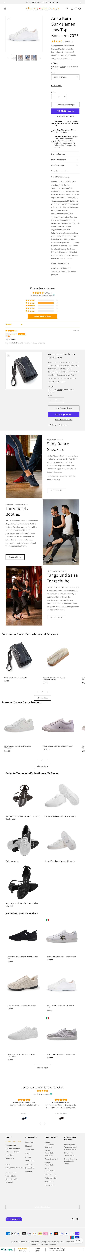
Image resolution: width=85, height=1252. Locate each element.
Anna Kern (29, 1142)
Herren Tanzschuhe (49, 1169)
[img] (11, 331)
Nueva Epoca (30, 1160)
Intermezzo (29, 1150)
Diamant (28, 1146)
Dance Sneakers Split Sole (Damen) (60, 816)
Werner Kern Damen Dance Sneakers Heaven (61, 957)
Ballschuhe (49, 1182)
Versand (62, 66)
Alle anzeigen (42, 698)
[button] (4, 8)
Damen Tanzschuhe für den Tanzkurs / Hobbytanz (23, 817)
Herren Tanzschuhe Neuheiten (49, 1153)
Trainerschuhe (12, 861)
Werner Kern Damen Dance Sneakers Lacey (61, 1054)
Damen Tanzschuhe (49, 1163)
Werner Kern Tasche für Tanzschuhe (15, 678)
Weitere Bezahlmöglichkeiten (65, 116)
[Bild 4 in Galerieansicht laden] (34, 58)
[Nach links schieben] (8, 57)
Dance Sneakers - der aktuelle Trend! (71, 1161)
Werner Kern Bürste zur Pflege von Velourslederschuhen (54, 679)
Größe (53, 73)
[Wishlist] (75, 8)
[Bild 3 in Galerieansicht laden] (27, 58)
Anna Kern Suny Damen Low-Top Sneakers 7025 (60, 1006)
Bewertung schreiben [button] (42, 316)
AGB (62, 1242)
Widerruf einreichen (42, 1207)
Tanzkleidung (50, 1174)
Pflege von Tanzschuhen (69, 1154)
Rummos (28, 1171)
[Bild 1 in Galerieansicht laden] (14, 58)
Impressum (70, 1242)
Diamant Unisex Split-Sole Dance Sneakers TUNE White (22, 1055)
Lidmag (28, 1157)
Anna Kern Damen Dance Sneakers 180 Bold (22, 1005)
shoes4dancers (21, 1242)
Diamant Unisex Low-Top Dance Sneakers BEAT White (17, 747)
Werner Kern (30, 1168)
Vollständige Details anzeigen (58, 425)
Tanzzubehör (50, 1185)
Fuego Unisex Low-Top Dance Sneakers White (57, 746)
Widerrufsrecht (53, 1242)
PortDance (29, 1164)
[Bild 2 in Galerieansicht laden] (20, 58)
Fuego (27, 1153)
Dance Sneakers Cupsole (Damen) (60, 861)
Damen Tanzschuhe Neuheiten (49, 1144)
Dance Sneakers (51, 1159)
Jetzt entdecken (56, 490)
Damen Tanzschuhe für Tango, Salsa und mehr (22, 904)
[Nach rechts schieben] (40, 57)
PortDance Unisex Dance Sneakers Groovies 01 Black (23, 957)
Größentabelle (56, 85)
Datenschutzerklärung (38, 1242)
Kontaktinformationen (39, 1244)
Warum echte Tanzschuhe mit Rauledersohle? (70, 1147)
